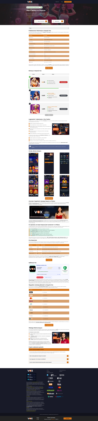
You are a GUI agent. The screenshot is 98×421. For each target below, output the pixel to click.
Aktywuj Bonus (63, 95)
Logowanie (57, 1)
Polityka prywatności (50, 372)
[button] (49, 349)
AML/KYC (60, 371)
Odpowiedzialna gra (62, 370)
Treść (30, 28)
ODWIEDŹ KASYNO (39, 277)
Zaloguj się (68, 1)
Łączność (48, 371)
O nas (48, 370)
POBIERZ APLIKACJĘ (48, 277)
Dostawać (67, 418)
